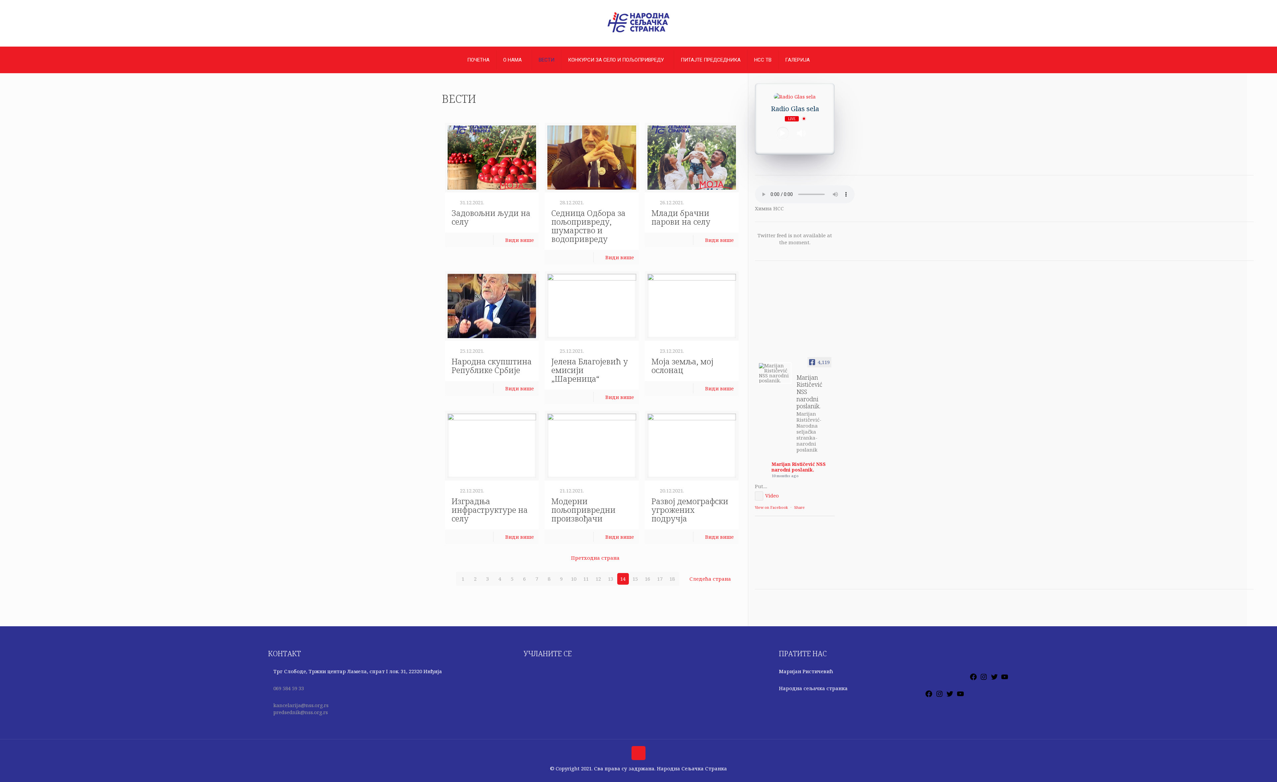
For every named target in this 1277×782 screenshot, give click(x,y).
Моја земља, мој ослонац (682, 365)
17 (659, 578)
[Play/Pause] (782, 133)
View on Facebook (771, 507)
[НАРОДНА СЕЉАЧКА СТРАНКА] (638, 32)
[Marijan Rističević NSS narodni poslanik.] (774, 373)
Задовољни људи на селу (491, 217)
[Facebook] (973, 679)
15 (635, 578)
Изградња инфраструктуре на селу (490, 509)
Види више (519, 240)
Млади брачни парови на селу (680, 217)
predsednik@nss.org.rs (300, 712)
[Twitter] (994, 679)
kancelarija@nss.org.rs (301, 705)
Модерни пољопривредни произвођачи (583, 509)
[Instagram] (984, 679)
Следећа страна (710, 578)
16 (647, 578)
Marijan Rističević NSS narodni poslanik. (799, 467)
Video (772, 495)
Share (799, 507)
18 (672, 578)
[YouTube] (1005, 679)
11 (586, 578)
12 (598, 578)
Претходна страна (595, 557)
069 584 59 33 (288, 688)
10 (573, 578)
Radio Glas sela (795, 108)
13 (610, 578)
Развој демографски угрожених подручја (689, 509)
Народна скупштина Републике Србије (492, 365)
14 (623, 578)
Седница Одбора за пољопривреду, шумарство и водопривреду (588, 225)
